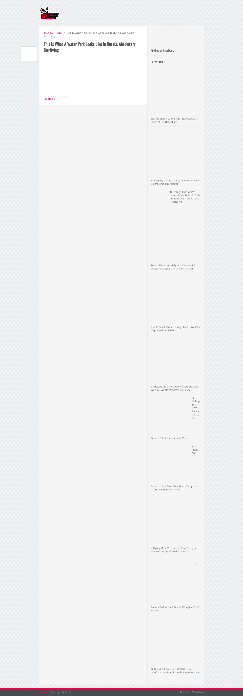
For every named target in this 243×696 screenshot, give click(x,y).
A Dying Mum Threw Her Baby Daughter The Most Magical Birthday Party (174, 550)
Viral (59, 32)
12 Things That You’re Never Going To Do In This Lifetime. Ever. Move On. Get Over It (185, 197)
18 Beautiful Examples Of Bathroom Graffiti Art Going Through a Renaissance (175, 671)
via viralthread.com (56, 96)
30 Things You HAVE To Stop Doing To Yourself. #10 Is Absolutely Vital (175, 418)
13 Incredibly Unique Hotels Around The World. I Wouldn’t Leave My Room (174, 388)
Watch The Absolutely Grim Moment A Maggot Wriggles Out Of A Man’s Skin (173, 267)
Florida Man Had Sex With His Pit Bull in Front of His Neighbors (174, 120)
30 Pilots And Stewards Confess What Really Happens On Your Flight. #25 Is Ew (174, 468)
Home (49, 32)
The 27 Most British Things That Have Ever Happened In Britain (175, 329)
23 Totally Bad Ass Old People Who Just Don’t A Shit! (175, 587)
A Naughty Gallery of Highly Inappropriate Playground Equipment (175, 182)
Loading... (49, 98)
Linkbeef (44, 692)
